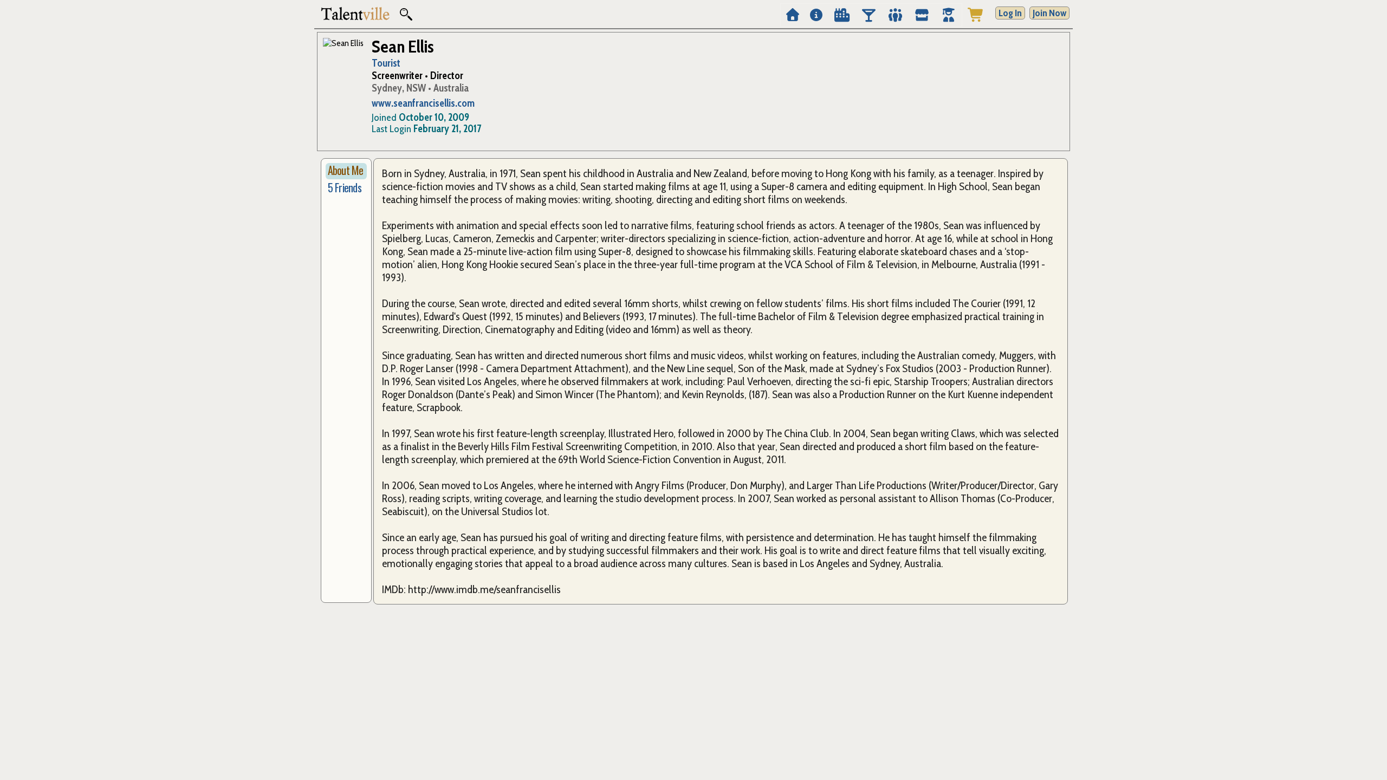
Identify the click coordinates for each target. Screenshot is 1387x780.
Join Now (1049, 13)
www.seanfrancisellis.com (423, 103)
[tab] (346, 171)
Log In (1010, 13)
